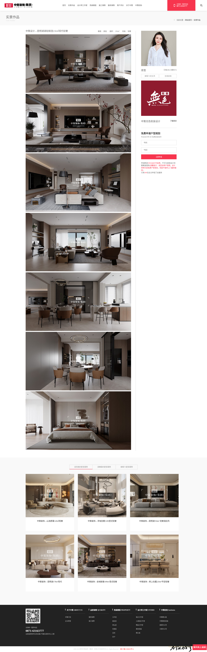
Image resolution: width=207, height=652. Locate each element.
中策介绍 (68, 617)
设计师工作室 (82, 5)
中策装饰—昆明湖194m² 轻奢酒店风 (154, 521)
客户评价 (120, 5)
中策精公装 (163, 617)
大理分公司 (163, 629)
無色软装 (139, 629)
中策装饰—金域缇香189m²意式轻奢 (102, 582)
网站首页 (188, 20)
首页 (64, 5)
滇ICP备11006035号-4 (127, 649)
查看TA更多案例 (127, 467)
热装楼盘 (93, 5)
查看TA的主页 (150, 76)
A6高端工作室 (140, 621)
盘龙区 (114, 621)
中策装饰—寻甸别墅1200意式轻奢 (102, 521)
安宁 (113, 637)
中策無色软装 (164, 621)
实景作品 (71, 5)
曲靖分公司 (163, 625)
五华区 (114, 617)
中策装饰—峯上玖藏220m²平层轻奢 (154, 582)
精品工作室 (139, 625)
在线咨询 (168, 76)
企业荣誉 (68, 621)
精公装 (138, 633)
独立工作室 (139, 617)
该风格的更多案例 (81, 467)
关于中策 (129, 5)
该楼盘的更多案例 (104, 467)
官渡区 (114, 629)
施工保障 (102, 5)
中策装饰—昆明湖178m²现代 (50, 582)
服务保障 (111, 5)
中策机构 (138, 5)
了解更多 (173, 121)
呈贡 (113, 633)
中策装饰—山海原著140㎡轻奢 (50, 521)
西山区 (114, 625)
